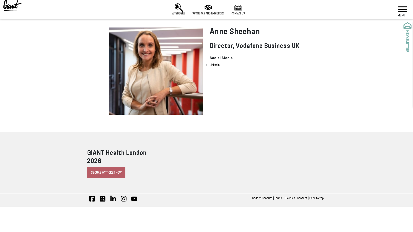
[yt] (134, 200)
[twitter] (103, 200)
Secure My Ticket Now (106, 172)
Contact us (238, 13)
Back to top (316, 198)
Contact (302, 198)
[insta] (124, 200)
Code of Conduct (262, 198)
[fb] (92, 200)
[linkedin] (113, 200)
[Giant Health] (13, 5)
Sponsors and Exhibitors (208, 13)
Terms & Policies (284, 198)
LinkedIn (215, 65)
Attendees (178, 13)
